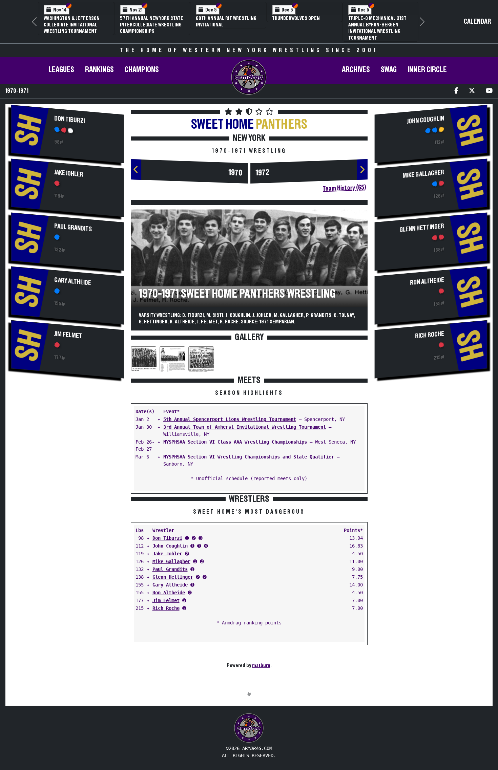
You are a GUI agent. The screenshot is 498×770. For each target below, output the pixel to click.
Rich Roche (166, 608)
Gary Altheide (72, 281)
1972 (262, 173)
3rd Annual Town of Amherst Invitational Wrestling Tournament (244, 427)
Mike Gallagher (171, 561)
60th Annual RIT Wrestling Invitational (226, 21)
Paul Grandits (73, 227)
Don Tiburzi (69, 119)
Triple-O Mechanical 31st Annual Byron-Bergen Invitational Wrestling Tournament (377, 28)
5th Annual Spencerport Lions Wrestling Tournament (229, 419)
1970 (235, 173)
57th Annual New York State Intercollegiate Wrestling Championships (151, 25)
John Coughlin (170, 546)
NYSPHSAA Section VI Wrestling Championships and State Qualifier (248, 456)
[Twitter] (471, 91)
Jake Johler (68, 173)
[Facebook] (456, 91)
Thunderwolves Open (296, 18)
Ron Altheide (168, 592)
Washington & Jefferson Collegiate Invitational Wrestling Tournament (72, 25)
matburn (261, 665)
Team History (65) (344, 188)
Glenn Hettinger (172, 577)
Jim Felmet (68, 334)
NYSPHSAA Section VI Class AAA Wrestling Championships (235, 442)
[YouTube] (489, 91)
